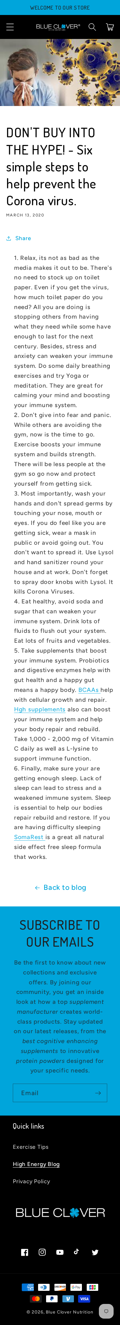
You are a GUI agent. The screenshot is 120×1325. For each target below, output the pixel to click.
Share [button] (23, 238)
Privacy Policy (31, 1181)
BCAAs (89, 689)
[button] (10, 27)
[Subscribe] (98, 1093)
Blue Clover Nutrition (69, 1311)
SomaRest (29, 837)
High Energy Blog (36, 1164)
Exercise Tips (31, 1146)
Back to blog (65, 887)
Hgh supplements (40, 709)
